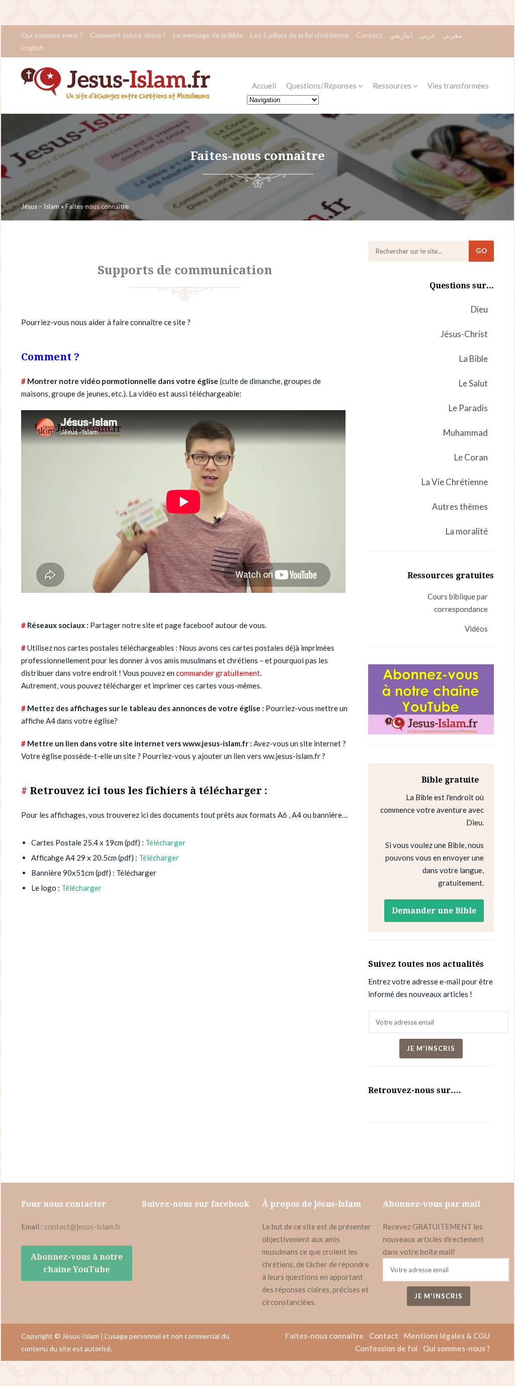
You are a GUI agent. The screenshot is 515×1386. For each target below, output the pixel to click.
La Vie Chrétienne (454, 482)
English (32, 47)
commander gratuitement (218, 672)
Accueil (264, 85)
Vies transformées (458, 85)
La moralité (467, 531)
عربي (427, 35)
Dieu (479, 309)
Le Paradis (468, 408)
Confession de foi (386, 1348)
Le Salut (473, 383)
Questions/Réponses (322, 85)
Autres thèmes (460, 506)
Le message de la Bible (208, 35)
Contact (369, 35)
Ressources (393, 85)
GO (481, 251)
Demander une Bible (434, 910)
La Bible (473, 358)
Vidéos (476, 628)
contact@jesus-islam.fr (82, 1226)
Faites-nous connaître (324, 1335)
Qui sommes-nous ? (52, 35)
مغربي (452, 35)
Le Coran (471, 457)
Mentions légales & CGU (447, 1335)
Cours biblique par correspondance (457, 602)
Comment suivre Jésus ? (128, 35)
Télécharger (165, 842)
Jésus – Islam (40, 206)
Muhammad (465, 432)
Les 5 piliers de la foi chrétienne (299, 35)
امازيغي (400, 35)
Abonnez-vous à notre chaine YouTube (77, 1263)
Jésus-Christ (464, 334)
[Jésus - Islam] (115, 97)
